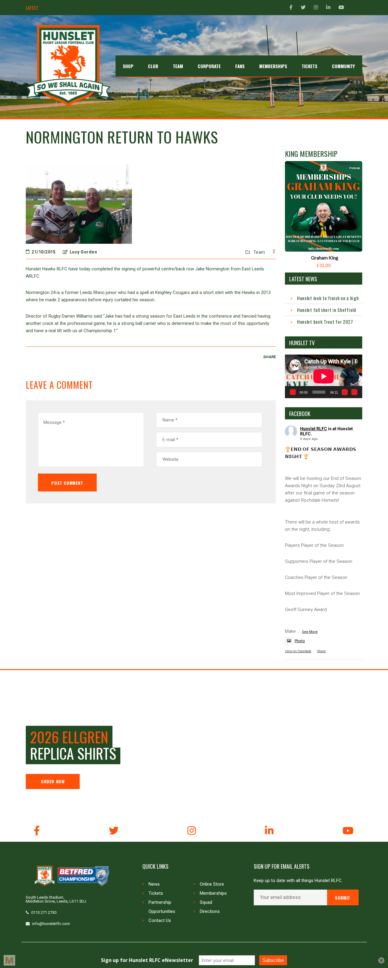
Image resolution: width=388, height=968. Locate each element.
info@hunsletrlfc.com (51, 923)
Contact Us (160, 920)
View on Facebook (298, 651)
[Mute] (345, 392)
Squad (206, 902)
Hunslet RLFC (313, 428)
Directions (210, 911)
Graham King (324, 257)
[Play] (293, 392)
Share (321, 651)
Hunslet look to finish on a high (328, 298)
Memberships (213, 893)
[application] (323, 376)
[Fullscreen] (354, 392)
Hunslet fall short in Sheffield (326, 309)
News (154, 884)
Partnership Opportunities (162, 907)
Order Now (53, 781)
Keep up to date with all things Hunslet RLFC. (298, 880)
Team (259, 252)
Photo (300, 641)
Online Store (212, 884)
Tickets (156, 893)
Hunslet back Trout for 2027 (70, 8)
